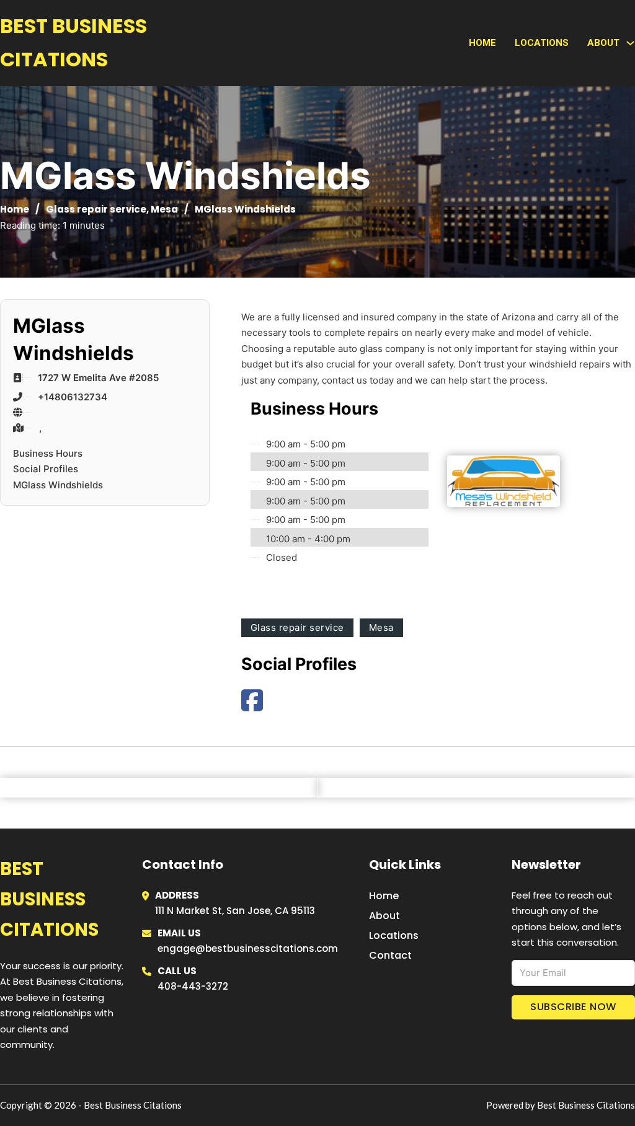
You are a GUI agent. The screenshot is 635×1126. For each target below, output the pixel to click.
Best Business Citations (73, 42)
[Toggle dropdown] (630, 43)
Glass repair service (96, 209)
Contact (390, 955)
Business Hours (47, 453)
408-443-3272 (193, 986)
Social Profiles (45, 469)
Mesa (164, 209)
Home (482, 42)
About (384, 915)
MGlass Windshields (58, 485)
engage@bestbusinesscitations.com (248, 948)
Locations (542, 42)
